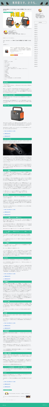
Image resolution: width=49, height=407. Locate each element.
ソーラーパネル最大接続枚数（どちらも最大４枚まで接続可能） (13, 77)
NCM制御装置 (6, 75)
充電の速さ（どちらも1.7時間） (9, 61)
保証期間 (6, 74)
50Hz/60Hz (6, 70)
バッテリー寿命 (7, 73)
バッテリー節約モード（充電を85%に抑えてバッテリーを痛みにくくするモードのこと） (16, 68)
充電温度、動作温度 (7, 76)
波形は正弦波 (6, 66)
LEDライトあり (7, 62)
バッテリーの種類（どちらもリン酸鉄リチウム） (11, 67)
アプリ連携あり (7, 69)
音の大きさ (6, 60)
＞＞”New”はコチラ (6, 133)
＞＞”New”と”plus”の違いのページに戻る (9, 209)
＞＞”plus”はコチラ (6, 136)
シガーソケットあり (7, 63)
